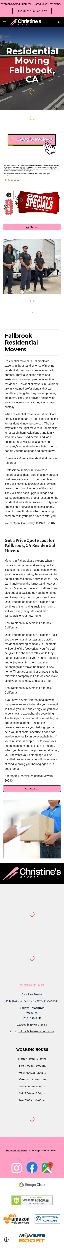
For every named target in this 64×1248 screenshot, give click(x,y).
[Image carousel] (32, 270)
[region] (32, 8)
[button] (4, 22)
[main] (32, 65)
